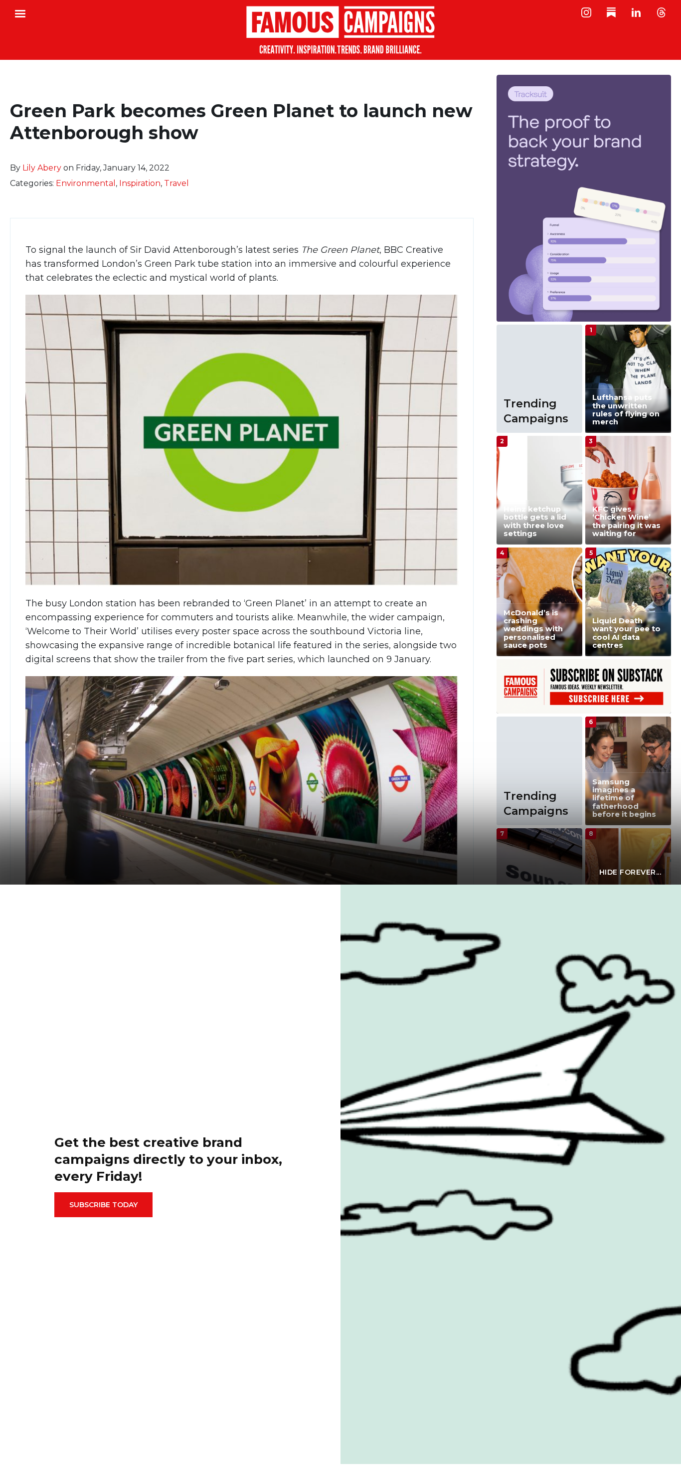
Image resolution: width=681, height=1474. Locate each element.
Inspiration (140, 183)
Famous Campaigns (340, 30)
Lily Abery (41, 168)
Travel (176, 183)
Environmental (86, 183)
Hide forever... (630, 872)
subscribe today (103, 1204)
